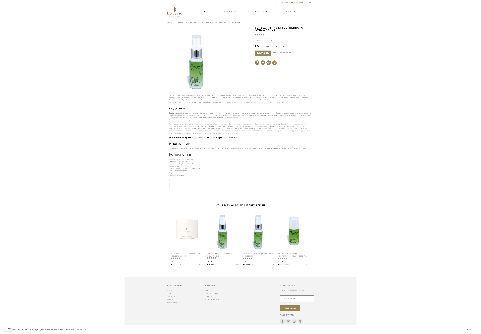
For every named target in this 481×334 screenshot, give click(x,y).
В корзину (263, 53)
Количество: (269, 46)
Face (203, 12)
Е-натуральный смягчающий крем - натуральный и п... (186, 255)
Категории (180, 23)
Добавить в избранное (284, 53)
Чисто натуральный (195, 23)
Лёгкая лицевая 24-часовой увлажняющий (219, 255)
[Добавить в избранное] (200, 265)
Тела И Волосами (211, 293)
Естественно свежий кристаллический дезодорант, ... (292, 255)
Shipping (170, 299)
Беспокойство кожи (212, 299)
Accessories (261, 12)
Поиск (169, 290)
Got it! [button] (468, 329)
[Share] (257, 62)
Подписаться (290, 308)
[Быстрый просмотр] (202, 265)
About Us (290, 12)
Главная (170, 23)
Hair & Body (230, 12)
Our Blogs (171, 296)
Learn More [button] (81, 329)
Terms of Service (173, 302)
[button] (260, 35)
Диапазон (208, 296)
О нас (169, 293)
